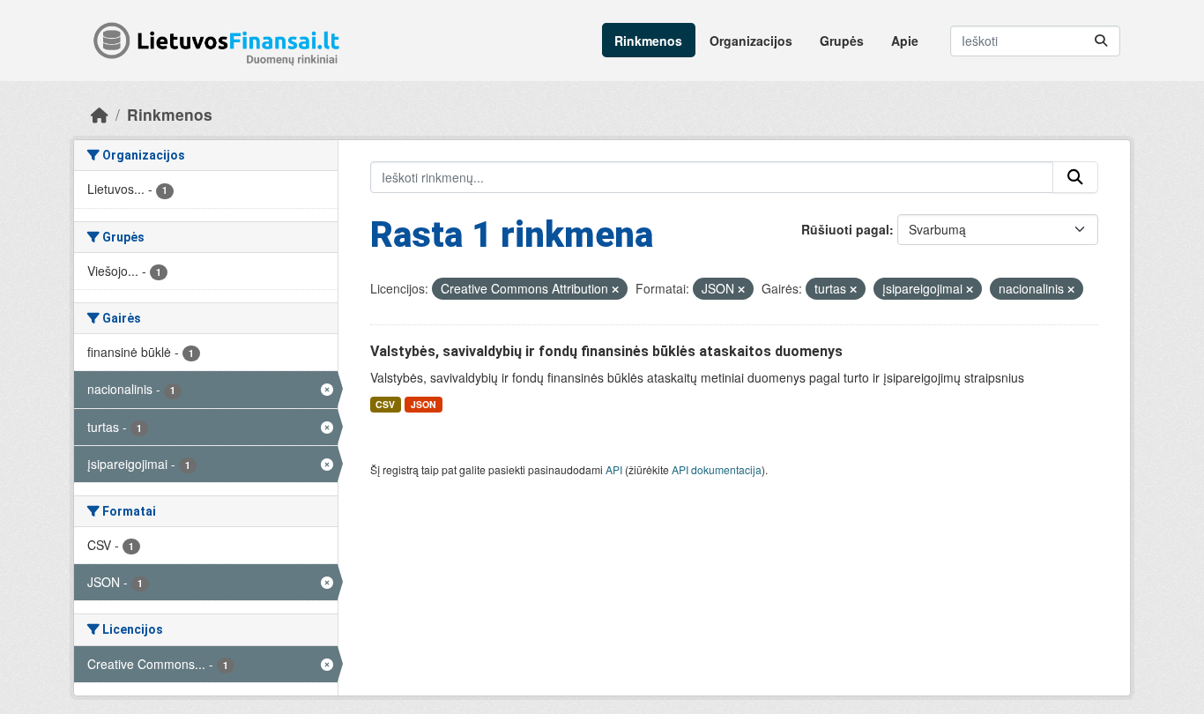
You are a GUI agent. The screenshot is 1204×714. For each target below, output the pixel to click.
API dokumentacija (717, 469)
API (614, 469)
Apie (904, 40)
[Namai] (99, 114)
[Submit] (1101, 41)
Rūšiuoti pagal (845, 229)
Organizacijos (751, 40)
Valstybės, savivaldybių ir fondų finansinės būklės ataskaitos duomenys (606, 351)
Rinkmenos (648, 40)
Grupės (842, 40)
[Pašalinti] (615, 289)
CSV (385, 404)
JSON (423, 404)
